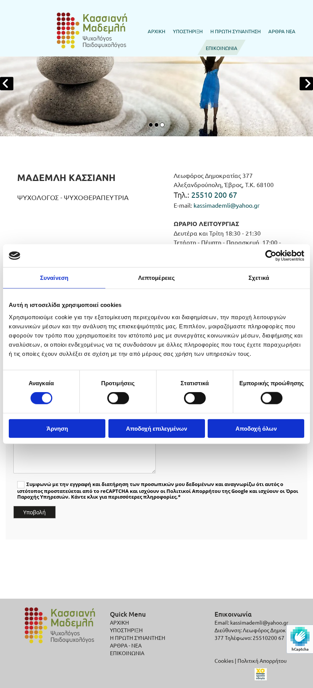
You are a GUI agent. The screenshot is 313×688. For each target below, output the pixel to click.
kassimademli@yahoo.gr (227, 205)
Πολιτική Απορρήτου (262, 660)
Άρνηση (57, 428)
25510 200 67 (214, 194)
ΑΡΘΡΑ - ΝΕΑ (126, 645)
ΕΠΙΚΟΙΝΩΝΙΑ (221, 48)
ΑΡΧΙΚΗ (156, 31)
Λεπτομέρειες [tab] (156, 278)
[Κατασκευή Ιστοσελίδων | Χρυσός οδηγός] (261, 674)
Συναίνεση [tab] (54, 278)
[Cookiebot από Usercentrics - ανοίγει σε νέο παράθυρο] (270, 256)
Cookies (224, 660)
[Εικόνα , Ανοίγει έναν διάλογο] (156, 83)
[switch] (118, 398)
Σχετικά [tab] (258, 278)
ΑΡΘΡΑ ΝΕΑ (281, 31)
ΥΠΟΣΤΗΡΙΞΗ (188, 31)
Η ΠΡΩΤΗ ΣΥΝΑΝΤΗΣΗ (235, 31)
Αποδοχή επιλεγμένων (156, 428)
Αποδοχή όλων (256, 428)
